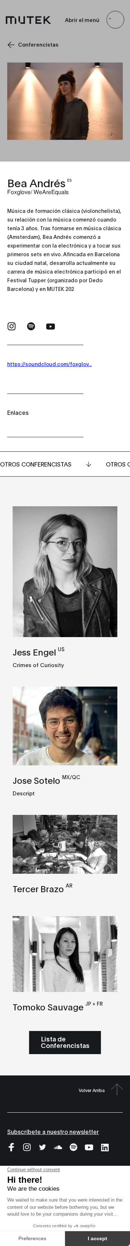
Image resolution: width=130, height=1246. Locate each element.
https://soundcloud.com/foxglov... (49, 363)
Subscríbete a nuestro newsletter (53, 1131)
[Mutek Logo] (28, 20)
